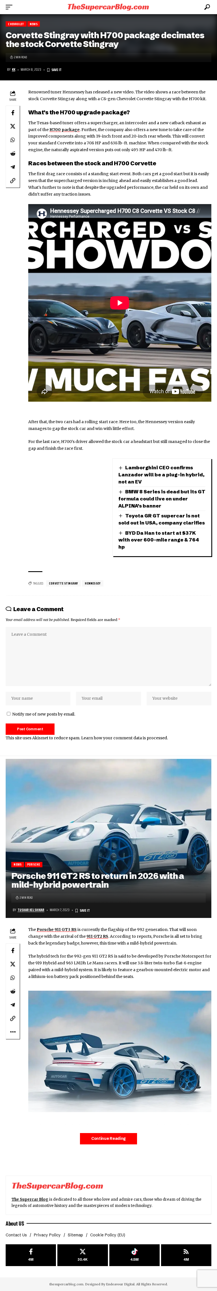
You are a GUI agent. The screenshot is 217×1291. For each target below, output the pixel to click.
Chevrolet (16, 24)
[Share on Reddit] (12, 153)
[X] (82, 1255)
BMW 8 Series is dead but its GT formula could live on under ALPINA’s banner (161, 498)
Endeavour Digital (120, 1284)
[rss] (186, 1255)
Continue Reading (108, 1138)
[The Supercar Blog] (108, 7)
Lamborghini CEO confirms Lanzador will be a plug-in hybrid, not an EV (161, 474)
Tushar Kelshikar (31, 910)
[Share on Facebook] (12, 112)
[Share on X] (12, 126)
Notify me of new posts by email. (43, 714)
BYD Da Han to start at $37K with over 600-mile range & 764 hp (158, 540)
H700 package (64, 129)
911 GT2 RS (97, 936)
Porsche (33, 864)
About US (15, 1223)
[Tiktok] (134, 1255)
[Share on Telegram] (12, 167)
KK (13, 69)
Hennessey (93, 583)
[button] (10, 7)
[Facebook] (31, 1255)
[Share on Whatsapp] (12, 140)
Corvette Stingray (63, 583)
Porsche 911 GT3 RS (57, 929)
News (34, 24)
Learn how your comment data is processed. (124, 737)
